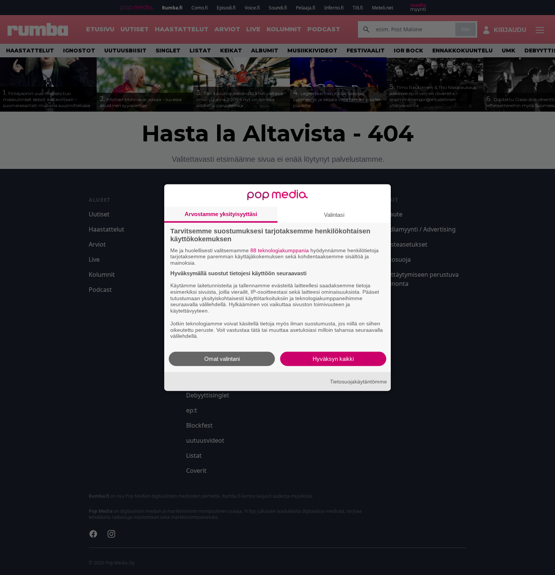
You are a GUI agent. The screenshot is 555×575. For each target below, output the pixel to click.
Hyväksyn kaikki (333, 359)
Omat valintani (222, 359)
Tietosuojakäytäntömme (358, 381)
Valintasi (334, 214)
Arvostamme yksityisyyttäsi (221, 213)
